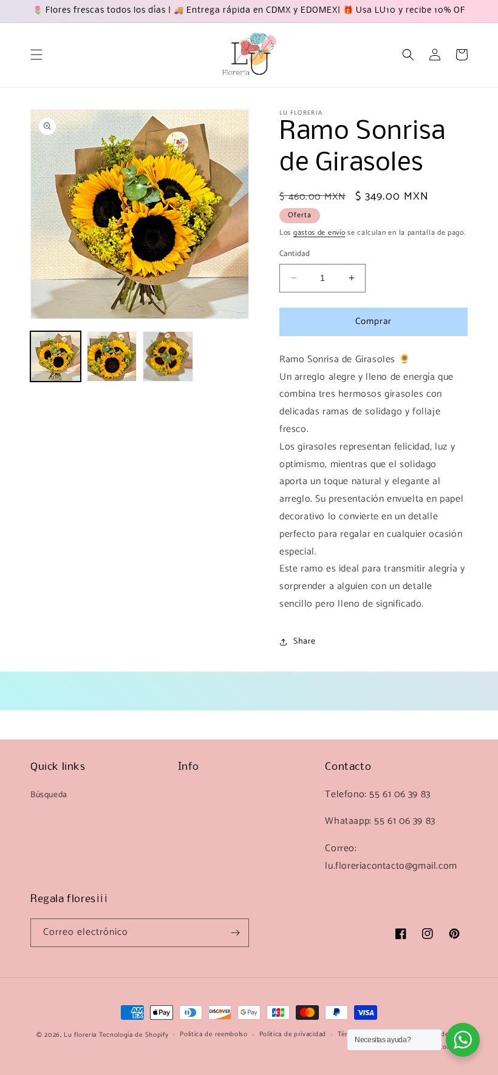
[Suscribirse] (235, 932)
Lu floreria (80, 1035)
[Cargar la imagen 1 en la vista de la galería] (55, 356)
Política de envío (442, 1034)
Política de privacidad (292, 1034)
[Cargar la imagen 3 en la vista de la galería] (168, 356)
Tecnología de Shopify (134, 1035)
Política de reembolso (214, 1034)
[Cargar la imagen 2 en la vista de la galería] (112, 356)
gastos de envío (319, 232)
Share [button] (304, 642)
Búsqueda (48, 795)
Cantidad (294, 254)
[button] (36, 54)
